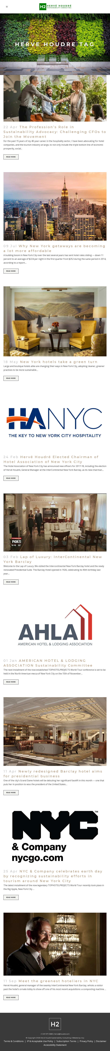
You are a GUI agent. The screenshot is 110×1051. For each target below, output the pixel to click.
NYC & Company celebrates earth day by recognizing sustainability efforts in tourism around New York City (53, 876)
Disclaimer (101, 1041)
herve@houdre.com (62, 1034)
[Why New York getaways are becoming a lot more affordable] (55, 206)
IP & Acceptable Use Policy (40, 1041)
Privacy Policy (86, 1041)
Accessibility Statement (55, 1044)
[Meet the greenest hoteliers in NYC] (55, 944)
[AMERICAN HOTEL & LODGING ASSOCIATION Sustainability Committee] (55, 626)
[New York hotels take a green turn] (55, 321)
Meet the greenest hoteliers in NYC (59, 981)
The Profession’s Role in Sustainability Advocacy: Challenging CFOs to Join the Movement (54, 132)
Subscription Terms (66, 1041)
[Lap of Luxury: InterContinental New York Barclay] (55, 522)
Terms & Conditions (14, 1041)
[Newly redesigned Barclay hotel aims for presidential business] (55, 731)
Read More (11, 157)
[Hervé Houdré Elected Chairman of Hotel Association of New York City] (55, 423)
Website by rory (78, 1038)
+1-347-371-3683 (47, 1034)
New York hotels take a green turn (59, 362)
